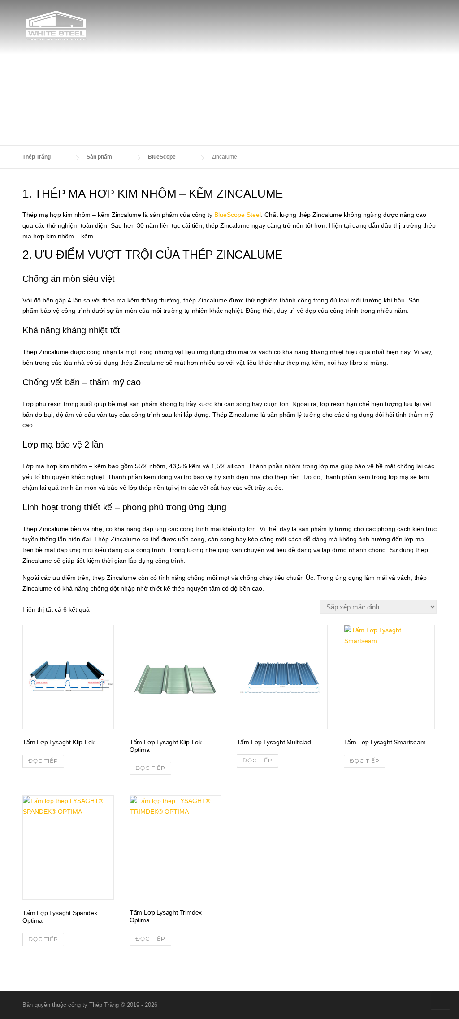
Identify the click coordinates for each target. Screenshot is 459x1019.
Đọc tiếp (43, 760)
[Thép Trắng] (56, 24)
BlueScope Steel (237, 214)
